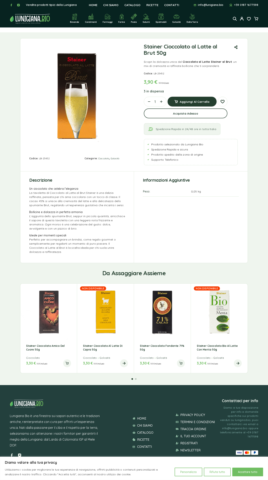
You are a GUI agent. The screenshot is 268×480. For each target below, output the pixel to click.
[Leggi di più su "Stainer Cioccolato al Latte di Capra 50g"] (124, 363)
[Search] (234, 19)
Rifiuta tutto (217, 472)
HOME (93, 5)
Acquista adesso (185, 113)
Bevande (74, 22)
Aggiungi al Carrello (195, 100)
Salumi (146, 22)
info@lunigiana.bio (210, 5)
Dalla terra (192, 22)
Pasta (134, 22)
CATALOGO (132, 5)
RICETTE (152, 5)
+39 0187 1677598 (246, 5)
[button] (67, 363)
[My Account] (241, 19)
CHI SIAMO (110, 5)
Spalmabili (161, 22)
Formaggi (108, 22)
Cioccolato (103, 158)
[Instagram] (18, 5)
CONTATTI (171, 5)
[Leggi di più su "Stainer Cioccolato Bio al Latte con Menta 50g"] (238, 363)
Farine (121, 22)
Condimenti (91, 22)
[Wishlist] (249, 19)
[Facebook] (11, 5)
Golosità (176, 22)
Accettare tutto (247, 472)
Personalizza (188, 472)
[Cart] (256, 19)
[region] (134, 468)
